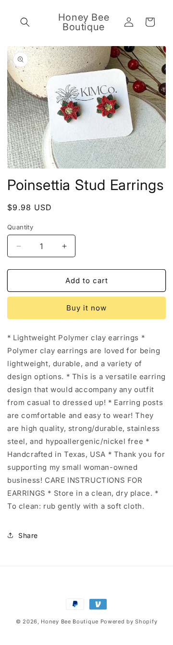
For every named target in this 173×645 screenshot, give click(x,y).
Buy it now (86, 307)
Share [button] (28, 535)
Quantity (20, 227)
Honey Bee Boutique (70, 621)
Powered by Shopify (129, 621)
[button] (25, 22)
